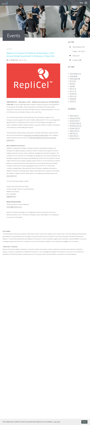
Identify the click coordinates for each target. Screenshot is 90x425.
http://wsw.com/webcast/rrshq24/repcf (36, 135)
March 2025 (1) (74, 116)
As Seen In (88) (77, 60)
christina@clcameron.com (14, 207)
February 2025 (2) (75, 118)
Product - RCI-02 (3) (79, 51)
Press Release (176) (78, 47)
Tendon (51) (73, 94)
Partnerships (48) (75, 79)
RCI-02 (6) (73, 81)
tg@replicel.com (11, 196)
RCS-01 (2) (73, 89)
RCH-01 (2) (73, 96)
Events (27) (76, 56)
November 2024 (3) (75, 126)
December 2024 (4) (75, 123)
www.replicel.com (12, 176)
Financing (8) (73, 76)
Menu (81, 3)
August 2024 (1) (74, 131)
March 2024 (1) (74, 136)
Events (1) (73, 101)
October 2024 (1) (75, 128)
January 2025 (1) (74, 121)
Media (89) (73, 99)
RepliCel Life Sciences (5, 3)
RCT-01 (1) (73, 91)
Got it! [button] (84, 422)
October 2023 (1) (75, 138)
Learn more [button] (56, 422)
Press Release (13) (75, 74)
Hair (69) (72, 86)
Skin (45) (72, 84)
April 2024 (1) (74, 133)
